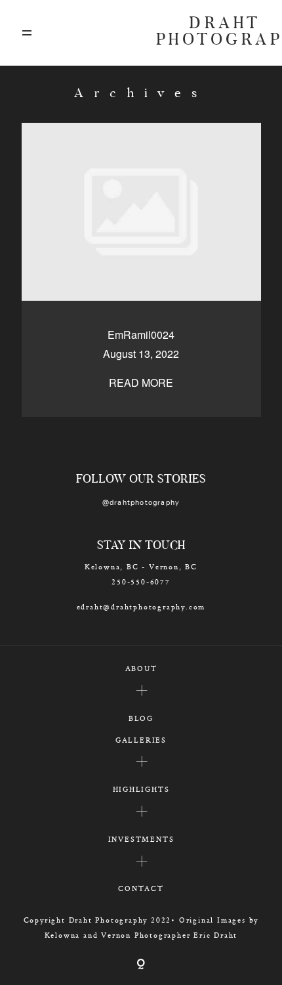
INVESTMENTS (141, 839)
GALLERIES (141, 740)
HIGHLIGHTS (141, 789)
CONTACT (141, 888)
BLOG (141, 718)
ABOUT (141, 668)
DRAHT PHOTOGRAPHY (208, 32)
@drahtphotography (141, 502)
